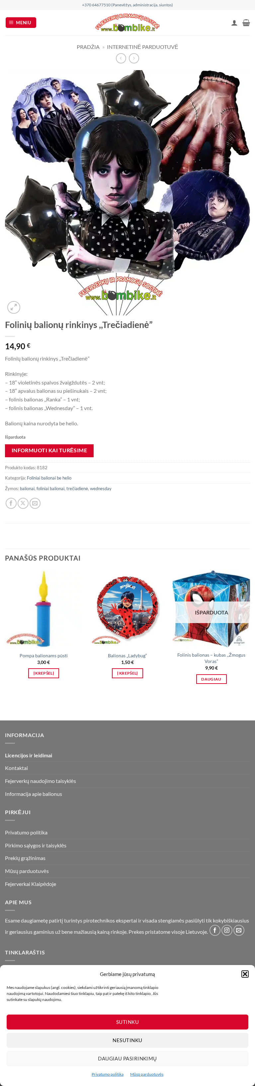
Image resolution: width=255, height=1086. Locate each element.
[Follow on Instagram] (226, 930)
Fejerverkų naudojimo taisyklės (40, 781)
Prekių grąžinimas (25, 858)
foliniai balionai (50, 488)
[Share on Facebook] (11, 503)
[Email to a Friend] (35, 503)
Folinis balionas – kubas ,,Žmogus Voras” (211, 658)
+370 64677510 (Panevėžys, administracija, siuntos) (127, 4)
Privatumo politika (108, 1074)
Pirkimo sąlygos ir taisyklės (35, 845)
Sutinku (127, 1022)
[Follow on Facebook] (215, 930)
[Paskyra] (234, 22)
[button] (245, 974)
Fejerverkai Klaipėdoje (30, 884)
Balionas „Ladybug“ (127, 655)
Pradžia (88, 47)
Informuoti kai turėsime (49, 450)
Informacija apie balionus (33, 794)
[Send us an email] (238, 930)
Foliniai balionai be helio (49, 478)
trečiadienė (77, 488)
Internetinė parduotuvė (142, 47)
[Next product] (121, 58)
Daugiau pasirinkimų (127, 1058)
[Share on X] (23, 503)
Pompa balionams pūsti (44, 655)
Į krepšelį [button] (44, 673)
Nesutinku (127, 1040)
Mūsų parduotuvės (146, 1074)
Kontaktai (16, 768)
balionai (27, 488)
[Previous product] (134, 58)
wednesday (101, 488)
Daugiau (211, 679)
